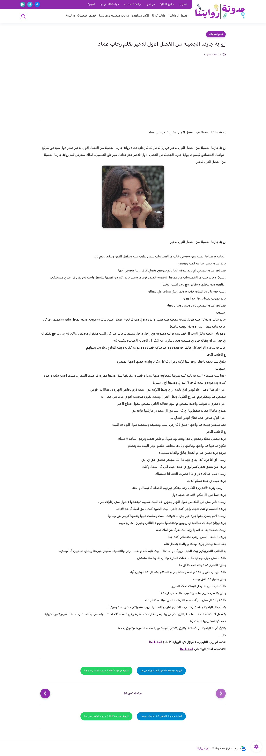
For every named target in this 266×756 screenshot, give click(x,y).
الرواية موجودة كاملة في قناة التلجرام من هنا (161, 671)
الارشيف (91, 4)
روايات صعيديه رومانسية (114, 16)
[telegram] (30, 4)
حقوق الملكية (167, 4)
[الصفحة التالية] (45, 693)
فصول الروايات (178, 16)
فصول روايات (216, 34)
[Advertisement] (133, 86)
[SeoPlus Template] (243, 748)
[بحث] (23, 16)
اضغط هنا (155, 642)
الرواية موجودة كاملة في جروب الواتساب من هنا (106, 671)
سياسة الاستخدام (133, 4)
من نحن (151, 4)
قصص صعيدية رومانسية (80, 16)
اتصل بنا (183, 4)
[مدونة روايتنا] (220, 11)
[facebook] (37, 4)
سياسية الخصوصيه (109, 4)
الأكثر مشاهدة (140, 16)
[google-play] (22, 4)
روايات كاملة (159, 16)
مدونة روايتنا (203, 748)
